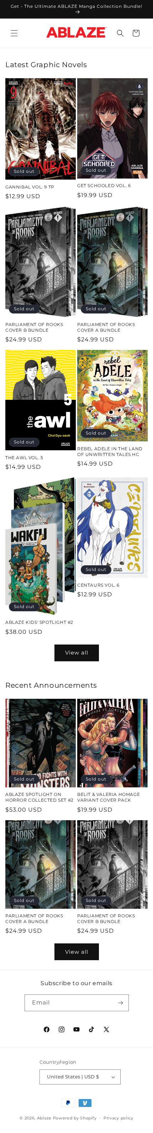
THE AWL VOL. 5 (24, 457)
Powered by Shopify (75, 1117)
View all (76, 652)
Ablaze (44, 1117)
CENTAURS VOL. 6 (98, 585)
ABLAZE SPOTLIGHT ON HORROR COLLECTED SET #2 (39, 797)
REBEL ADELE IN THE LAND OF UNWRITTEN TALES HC (110, 451)
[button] (14, 33)
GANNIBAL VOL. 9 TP (29, 187)
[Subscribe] (120, 1002)
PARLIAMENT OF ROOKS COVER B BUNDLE (34, 327)
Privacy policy (118, 1118)
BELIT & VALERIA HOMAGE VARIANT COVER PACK (108, 797)
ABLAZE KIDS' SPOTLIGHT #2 (39, 622)
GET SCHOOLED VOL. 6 (104, 185)
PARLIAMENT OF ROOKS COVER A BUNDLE (106, 327)
